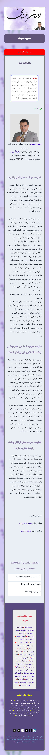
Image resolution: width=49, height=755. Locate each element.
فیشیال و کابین (25, 703)
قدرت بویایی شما (23, 661)
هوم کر (13, 708)
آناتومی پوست (18, 705)
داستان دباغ (20, 667)
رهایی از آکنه (15, 703)
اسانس (24, 676)
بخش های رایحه (25, 523)
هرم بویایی (29, 670)
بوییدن (32, 642)
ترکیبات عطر (26, 531)
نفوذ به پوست (35, 710)
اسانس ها (20, 679)
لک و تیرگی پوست (30, 705)
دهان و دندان (23, 713)
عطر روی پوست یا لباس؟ (25, 664)
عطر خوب (31, 682)
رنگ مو (34, 703)
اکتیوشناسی (35, 708)
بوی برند (19, 639)
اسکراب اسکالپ (34, 700)
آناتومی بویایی (21, 636)
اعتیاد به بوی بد (29, 639)
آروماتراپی (22, 682)
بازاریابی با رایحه (29, 651)
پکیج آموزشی (14, 152)
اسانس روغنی (25, 658)
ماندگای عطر (29, 667)
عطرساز (31, 655)
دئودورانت (30, 636)
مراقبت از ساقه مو (21, 700)
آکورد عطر (21, 633)
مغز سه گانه (23, 655)
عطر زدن (19, 651)
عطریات (31, 713)
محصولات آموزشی (24, 52)
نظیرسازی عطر (21, 630)
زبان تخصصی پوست (23, 708)
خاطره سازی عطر (22, 642)
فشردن (22, 685)
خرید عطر (29, 633)
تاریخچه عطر (28, 627)
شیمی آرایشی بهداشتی (21, 710)
